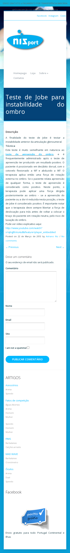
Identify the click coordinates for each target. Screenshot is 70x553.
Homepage (20, 73)
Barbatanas (11, 443)
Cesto (63, 15)
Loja (32, 73)
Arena (9, 389)
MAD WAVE (12, 454)
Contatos (18, 78)
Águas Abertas (13, 404)
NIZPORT (25, 40)
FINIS (8, 438)
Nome (9, 305)
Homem (10, 412)
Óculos (9, 469)
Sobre (43, 73)
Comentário (12, 268)
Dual (8, 477)
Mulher (9, 417)
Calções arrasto (13, 447)
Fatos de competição (17, 400)
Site (8, 333)
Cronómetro (12, 462)
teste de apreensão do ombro (29, 154)
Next (60, 247)
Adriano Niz (52, 236)
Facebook (42, 15)
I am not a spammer (16, 348)
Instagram (53, 15)
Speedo (9, 393)
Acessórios (12, 385)
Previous (12, 247)
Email (8, 319)
